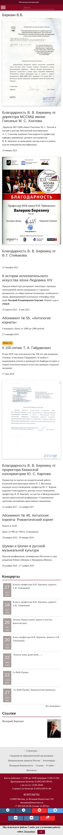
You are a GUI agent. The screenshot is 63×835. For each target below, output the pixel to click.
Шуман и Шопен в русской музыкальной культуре (23, 548)
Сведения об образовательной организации (31, 755)
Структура (31, 751)
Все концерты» (53, 706)
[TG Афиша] (23, 810)
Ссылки (40, 765)
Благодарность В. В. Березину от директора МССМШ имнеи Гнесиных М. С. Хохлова (29, 117)
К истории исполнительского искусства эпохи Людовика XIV (27, 278)
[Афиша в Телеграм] (47, 818)
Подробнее (29, 831)
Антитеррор (49, 760)
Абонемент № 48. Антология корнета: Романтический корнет (27, 517)
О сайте (50, 765)
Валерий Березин (13, 721)
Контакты (31, 770)
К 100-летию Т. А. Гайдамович (26, 348)
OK (41, 832)
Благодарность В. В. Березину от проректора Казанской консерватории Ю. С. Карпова (29, 470)
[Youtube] (39, 810)
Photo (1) (7, 343)
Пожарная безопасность (21, 765)
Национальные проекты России (24, 760)
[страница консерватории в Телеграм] (7, 810)
